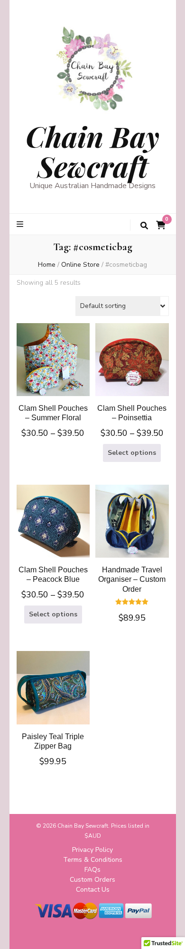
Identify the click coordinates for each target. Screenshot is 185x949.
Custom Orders (92, 879)
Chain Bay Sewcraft (92, 151)
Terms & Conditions (92, 859)
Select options (53, 360)
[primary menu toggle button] (21, 224)
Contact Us (93, 889)
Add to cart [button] (132, 539)
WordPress (124, 934)
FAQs (92, 869)
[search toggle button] (144, 226)
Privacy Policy (92, 849)
